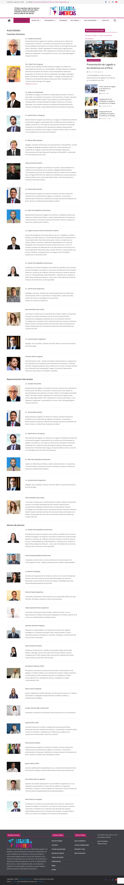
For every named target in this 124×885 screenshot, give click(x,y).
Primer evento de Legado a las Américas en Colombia (107, 89)
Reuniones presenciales (93, 60)
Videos (54, 870)
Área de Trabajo (57, 841)
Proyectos (35, 20)
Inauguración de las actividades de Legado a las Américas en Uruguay (107, 101)
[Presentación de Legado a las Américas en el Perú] (101, 48)
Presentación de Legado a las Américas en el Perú (101, 66)
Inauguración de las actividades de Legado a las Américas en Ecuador (107, 114)
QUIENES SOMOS (20, 20)
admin (101, 72)
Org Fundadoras (90, 20)
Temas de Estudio (57, 857)
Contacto (105, 20)
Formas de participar (58, 849)
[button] (27, 20)
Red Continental (79, 853)
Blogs (53, 865)
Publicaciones (56, 861)
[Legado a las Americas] (9, 20)
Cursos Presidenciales (81, 845)
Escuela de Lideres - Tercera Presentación (98, 35)
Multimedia (74, 20)
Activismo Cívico (79, 849)
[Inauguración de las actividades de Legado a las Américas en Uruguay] (91, 102)
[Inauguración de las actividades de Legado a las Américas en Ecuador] (91, 115)
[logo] (19, 840)
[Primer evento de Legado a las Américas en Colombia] (91, 90)
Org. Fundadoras (80, 841)
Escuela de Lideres (58, 853)
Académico (63, 20)
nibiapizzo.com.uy (31, 84)
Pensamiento (49, 20)
